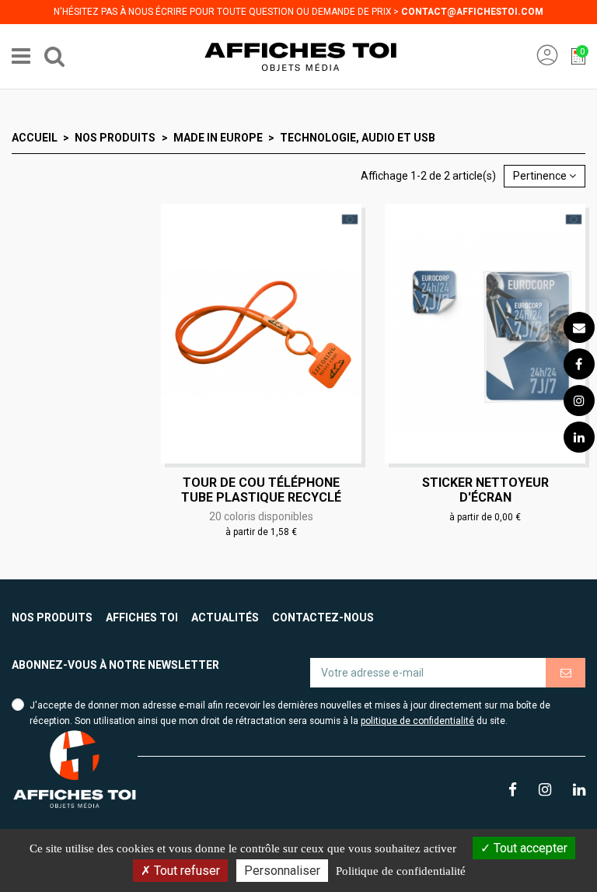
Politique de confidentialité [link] (401, 871)
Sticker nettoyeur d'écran (485, 490)
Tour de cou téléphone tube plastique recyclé (261, 490)
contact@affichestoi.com (472, 11)
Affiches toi (142, 617)
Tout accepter (529, 848)
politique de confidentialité (417, 720)
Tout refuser (185, 870)
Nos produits (52, 617)
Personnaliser (282, 870)
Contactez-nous (323, 617)
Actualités (225, 617)
